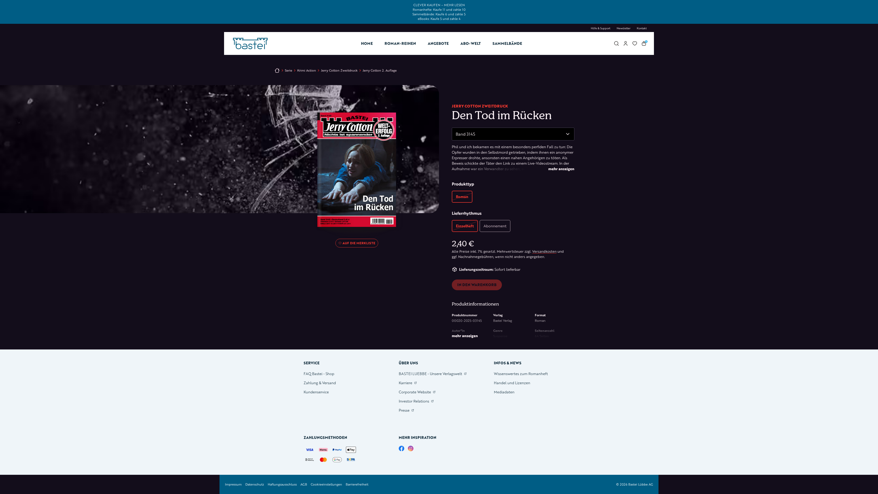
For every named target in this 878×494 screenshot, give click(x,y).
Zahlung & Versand (320, 382)
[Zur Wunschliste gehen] (634, 43)
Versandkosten (544, 251)
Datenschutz (254, 484)
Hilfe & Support (600, 28)
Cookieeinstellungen (326, 484)
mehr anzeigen (561, 168)
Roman (462, 196)
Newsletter (623, 28)
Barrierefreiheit (357, 484)
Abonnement (495, 225)
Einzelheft (465, 225)
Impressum (233, 484)
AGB (303, 484)
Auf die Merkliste (358, 244)
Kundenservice (316, 392)
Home (367, 43)
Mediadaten (504, 392)
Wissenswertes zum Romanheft (521, 373)
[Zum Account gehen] (625, 43)
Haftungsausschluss (282, 484)
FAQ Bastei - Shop (319, 373)
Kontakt (642, 28)
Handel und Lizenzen (512, 382)
